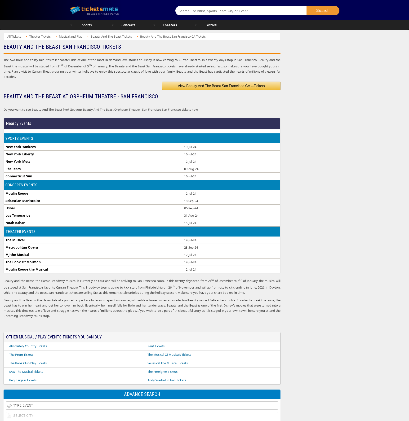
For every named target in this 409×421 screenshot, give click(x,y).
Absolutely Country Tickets (28, 346)
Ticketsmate (117, 10)
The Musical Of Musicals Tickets (169, 354)
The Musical (15, 240)
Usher (10, 208)
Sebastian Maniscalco (22, 201)
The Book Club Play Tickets (28, 363)
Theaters (170, 25)
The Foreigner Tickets (162, 371)
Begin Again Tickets (22, 380)
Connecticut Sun (18, 176)
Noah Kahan (15, 223)
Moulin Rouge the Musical (26, 269)
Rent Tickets (155, 346)
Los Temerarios (17, 215)
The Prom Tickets (21, 354)
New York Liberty (19, 154)
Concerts (128, 25)
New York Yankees (20, 147)
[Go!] (323, 10)
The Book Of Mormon (23, 262)
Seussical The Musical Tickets (167, 363)
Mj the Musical (17, 255)
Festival (211, 25)
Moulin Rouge (16, 193)
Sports (87, 25)
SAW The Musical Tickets (26, 371)
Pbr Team (13, 169)
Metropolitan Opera (21, 247)
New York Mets (17, 161)
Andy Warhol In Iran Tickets (166, 380)
